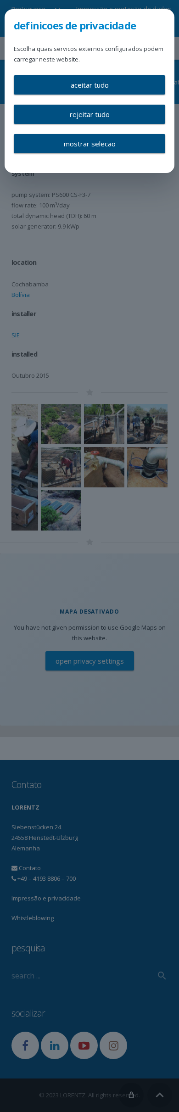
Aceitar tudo (90, 84)
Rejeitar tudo (90, 114)
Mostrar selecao (90, 143)
